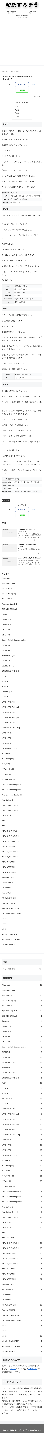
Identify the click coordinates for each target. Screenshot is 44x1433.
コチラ (13, 1369)
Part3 (17, 113)
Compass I (7, 500)
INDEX (19, 102)
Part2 (17, 110)
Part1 (17, 107)
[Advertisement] (22, 43)
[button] (40, 969)
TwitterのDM (32, 1369)
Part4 (17, 116)
